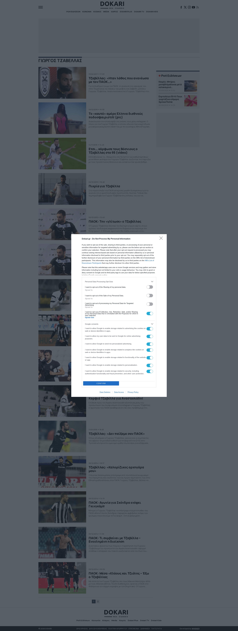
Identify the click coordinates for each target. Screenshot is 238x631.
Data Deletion (105, 392)
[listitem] (119, 281)
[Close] (162, 239)
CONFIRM (101, 383)
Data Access (119, 392)
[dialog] (119, 315)
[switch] (150, 287)
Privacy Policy (133, 392)
